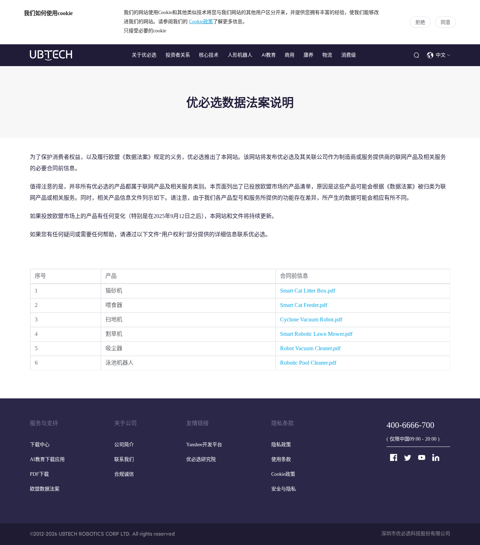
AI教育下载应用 (47, 459)
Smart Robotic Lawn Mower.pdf (316, 334)
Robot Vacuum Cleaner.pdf (310, 349)
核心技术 (209, 55)
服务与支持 (44, 424)
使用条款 (281, 459)
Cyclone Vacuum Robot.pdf (311, 320)
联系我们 (124, 459)
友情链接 (197, 424)
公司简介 (124, 445)
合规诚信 (124, 474)
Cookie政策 (201, 22)
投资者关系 (178, 55)
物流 (327, 55)
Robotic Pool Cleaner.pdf (308, 363)
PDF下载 (39, 474)
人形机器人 (240, 55)
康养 (308, 55)
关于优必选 (144, 55)
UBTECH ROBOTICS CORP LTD (94, 534)
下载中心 (40, 445)
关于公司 (125, 424)
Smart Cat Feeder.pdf (303, 305)
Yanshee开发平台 (204, 445)
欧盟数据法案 (44, 489)
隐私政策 (281, 445)
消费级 (348, 55)
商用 (289, 55)
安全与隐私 (283, 489)
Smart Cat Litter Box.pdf (307, 291)
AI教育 (268, 55)
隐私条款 (282, 424)
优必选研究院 (201, 459)
